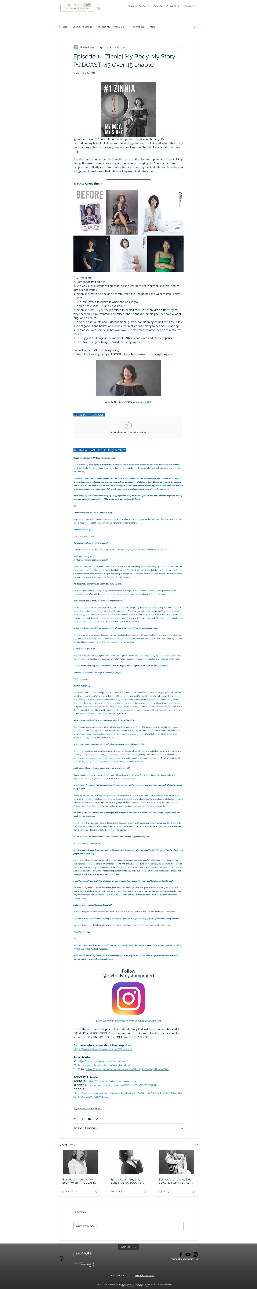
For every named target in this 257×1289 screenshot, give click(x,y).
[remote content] (128, 428)
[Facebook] (181, 1254)
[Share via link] (96, 1118)
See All (195, 1144)
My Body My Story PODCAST (112, 26)
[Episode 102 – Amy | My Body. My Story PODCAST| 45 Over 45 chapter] (128, 1162)
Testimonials (137, 26)
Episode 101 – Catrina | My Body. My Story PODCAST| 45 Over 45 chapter (175, 1181)
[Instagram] (195, 1254)
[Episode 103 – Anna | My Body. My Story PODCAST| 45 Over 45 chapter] (80, 1162)
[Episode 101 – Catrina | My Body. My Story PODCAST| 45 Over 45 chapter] (176, 1162)
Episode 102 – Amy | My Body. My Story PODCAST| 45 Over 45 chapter (127, 1181)
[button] (194, 27)
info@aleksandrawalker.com (184, 1258)
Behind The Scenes (82, 26)
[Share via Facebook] (74, 1118)
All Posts (63, 26)
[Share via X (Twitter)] (82, 1118)
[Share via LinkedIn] (89, 1118)
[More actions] (182, 47)
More (152, 26)
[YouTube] (188, 1254)
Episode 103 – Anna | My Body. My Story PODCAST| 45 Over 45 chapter (78, 1181)
